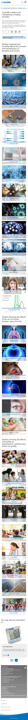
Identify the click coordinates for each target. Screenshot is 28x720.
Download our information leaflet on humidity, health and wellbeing (13, 37)
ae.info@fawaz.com (6, 678)
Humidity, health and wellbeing (10, 8)
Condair (6, 2)
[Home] (1, 8)
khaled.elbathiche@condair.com (8, 693)
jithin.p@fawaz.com (6, 682)
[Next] (16, 660)
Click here (5, 655)
